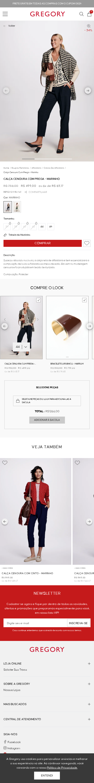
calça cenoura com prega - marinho (20, 172)
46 (50, 226)
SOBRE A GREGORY (16, 683)
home (7, 168)
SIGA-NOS (10, 734)
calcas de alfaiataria (55, 168)
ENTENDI (47, 775)
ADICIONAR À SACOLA (47, 420)
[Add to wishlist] (86, 243)
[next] (90, 327)
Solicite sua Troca (15, 669)
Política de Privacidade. (62, 767)
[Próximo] (89, 522)
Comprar (43, 243)
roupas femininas (21, 168)
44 (42, 226)
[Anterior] (5, 522)
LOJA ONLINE (12, 663)
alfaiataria (37, 168)
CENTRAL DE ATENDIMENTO (22, 719)
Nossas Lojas (11, 690)
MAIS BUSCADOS (14, 704)
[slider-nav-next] (88, 91)
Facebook (14, 742)
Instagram (13, 748)
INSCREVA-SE (78, 623)
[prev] (5, 327)
